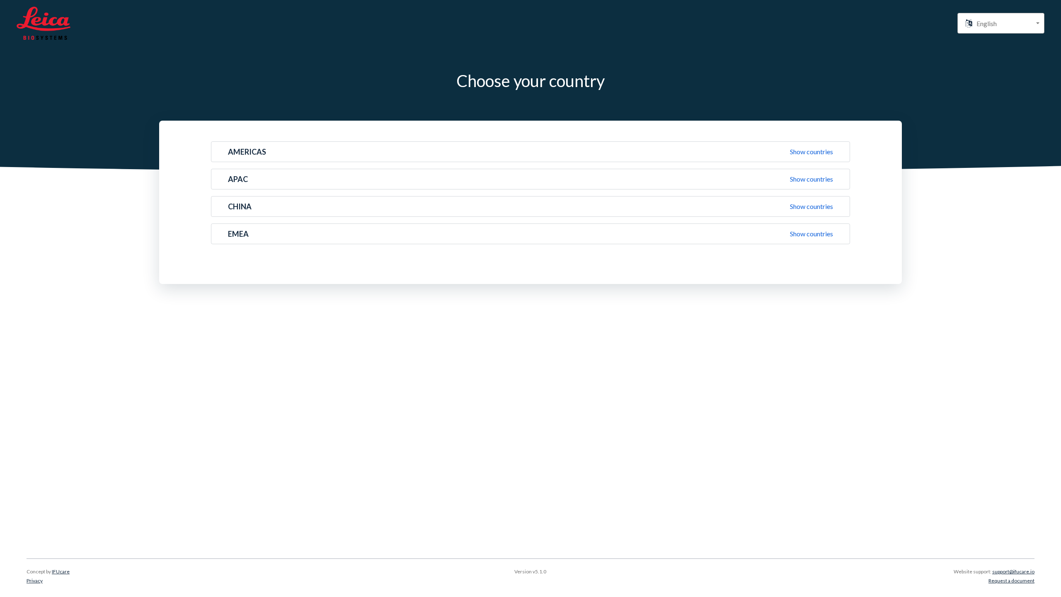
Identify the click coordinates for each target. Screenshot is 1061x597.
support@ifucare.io (1013, 571)
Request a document (1011, 581)
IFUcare (61, 571)
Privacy (35, 581)
